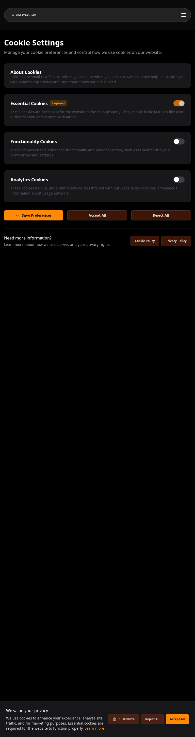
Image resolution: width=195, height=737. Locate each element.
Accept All (97, 215)
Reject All (161, 215)
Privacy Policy (176, 241)
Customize (127, 719)
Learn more (94, 728)
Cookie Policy (145, 241)
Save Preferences (37, 215)
